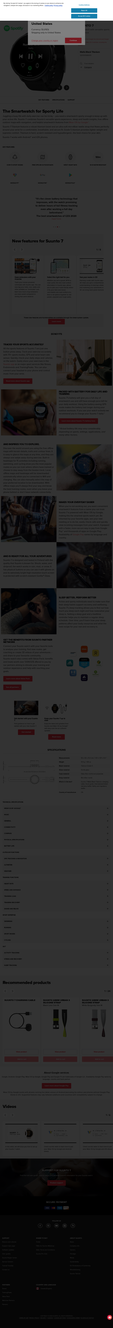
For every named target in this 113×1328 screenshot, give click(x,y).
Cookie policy (49, 5)
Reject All (84, 10)
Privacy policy (58, 5)
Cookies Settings (84, 5)
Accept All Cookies (84, 16)
